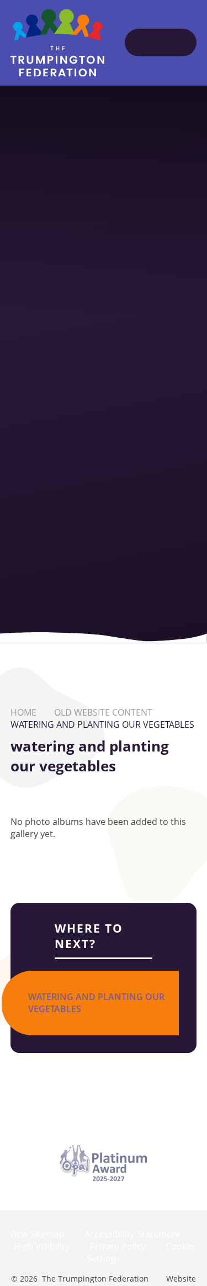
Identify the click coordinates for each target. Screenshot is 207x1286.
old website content (103, 712)
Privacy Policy (117, 1246)
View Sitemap (37, 1234)
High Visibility (42, 1246)
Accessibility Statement (132, 1234)
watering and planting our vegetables (102, 724)
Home (23, 712)
